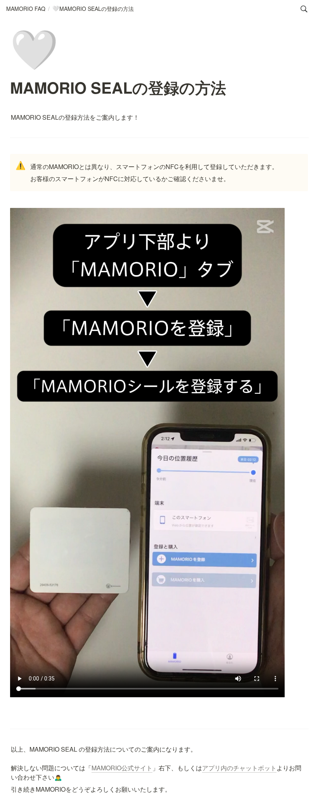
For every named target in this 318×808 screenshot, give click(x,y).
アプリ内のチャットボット (239, 767)
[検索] (304, 9)
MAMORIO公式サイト (122, 767)
